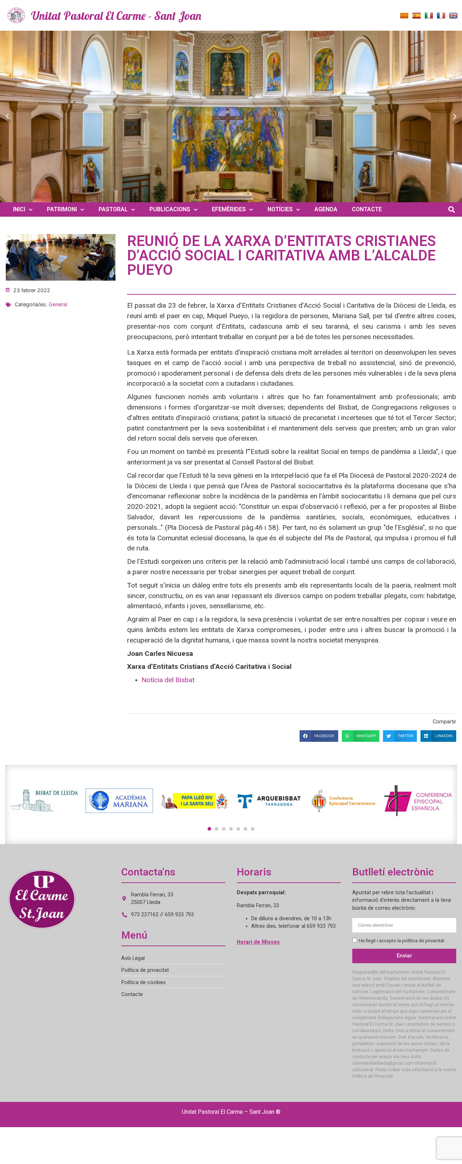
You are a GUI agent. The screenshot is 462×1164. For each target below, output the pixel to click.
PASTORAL (113, 209)
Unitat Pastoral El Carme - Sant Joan (116, 15)
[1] (209, 828)
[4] (231, 828)
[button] (7, 116)
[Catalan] (404, 16)
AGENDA (325, 209)
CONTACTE (367, 209)
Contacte (132, 994)
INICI (19, 209)
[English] (453, 16)
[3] (223, 828)
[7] (252, 828)
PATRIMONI (62, 209)
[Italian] (428, 16)
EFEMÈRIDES (229, 209)
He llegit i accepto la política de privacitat (401, 940)
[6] (245, 828)
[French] (441, 16)
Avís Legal (133, 958)
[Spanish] (416, 16)
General (58, 304)
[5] (238, 828)
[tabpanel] (44, 800)
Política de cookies (143, 982)
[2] (216, 828)
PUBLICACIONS (169, 209)
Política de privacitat (145, 970)
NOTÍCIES (280, 209)
